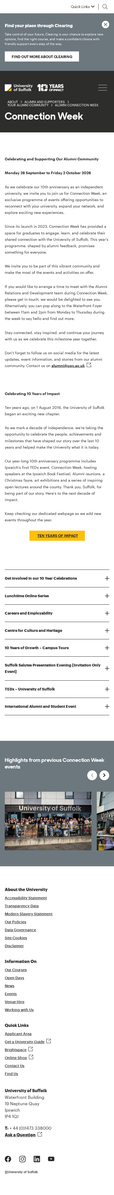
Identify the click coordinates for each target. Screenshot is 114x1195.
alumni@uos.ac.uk (68, 365)
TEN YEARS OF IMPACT (57, 535)
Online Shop (16, 1058)
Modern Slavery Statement (28, 914)
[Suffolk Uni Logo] (34, 87)
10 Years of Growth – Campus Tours (37, 648)
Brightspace (16, 1050)
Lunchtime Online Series (27, 596)
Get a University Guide (25, 1042)
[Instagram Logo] (22, 1158)
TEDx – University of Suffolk (30, 689)
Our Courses (16, 970)
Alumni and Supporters (44, 101)
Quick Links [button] (80, 7)
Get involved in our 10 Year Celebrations (41, 578)
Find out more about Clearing (42, 56)
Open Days (14, 978)
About (12, 101)
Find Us (11, 1074)
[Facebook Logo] (8, 1158)
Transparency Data (22, 906)
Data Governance (20, 930)
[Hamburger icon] (102, 87)
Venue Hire (14, 1002)
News (9, 986)
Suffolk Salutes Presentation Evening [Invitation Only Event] (52, 668)
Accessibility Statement (26, 898)
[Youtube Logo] (51, 1158)
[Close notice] (105, 24)
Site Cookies (16, 938)
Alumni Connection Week (76, 105)
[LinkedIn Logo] (37, 1158)
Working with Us (19, 1010)
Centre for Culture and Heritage (33, 630)
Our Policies (15, 922)
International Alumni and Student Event (40, 706)
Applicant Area (18, 1034)
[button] (104, 775)
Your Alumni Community (28, 105)
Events (11, 994)
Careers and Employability (28, 613)
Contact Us (14, 1066)
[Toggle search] (105, 6)
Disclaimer (14, 946)
